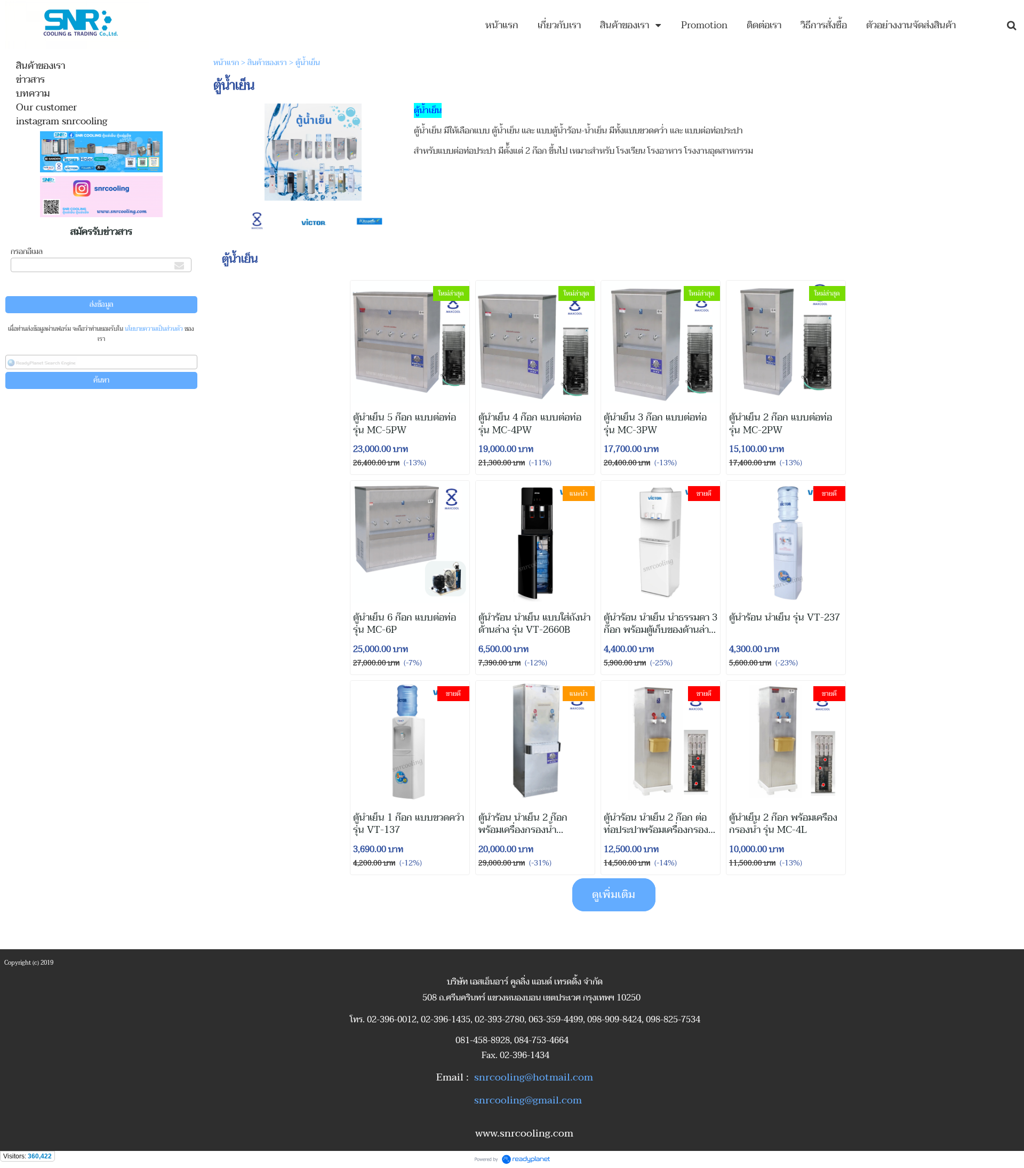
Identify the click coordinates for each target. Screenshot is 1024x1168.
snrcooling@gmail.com (528, 1100)
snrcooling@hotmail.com (533, 1077)
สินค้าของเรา (267, 63)
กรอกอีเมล (27, 251)
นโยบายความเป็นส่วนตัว (154, 329)
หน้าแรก (226, 63)
